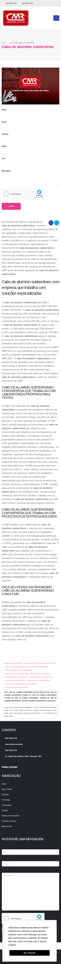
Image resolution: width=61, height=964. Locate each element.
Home (4, 43)
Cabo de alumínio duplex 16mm (15, 666)
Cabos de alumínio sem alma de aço (41, 677)
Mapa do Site (7, 826)
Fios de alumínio (31, 684)
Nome (4, 110)
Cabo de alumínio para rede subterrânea (18, 670)
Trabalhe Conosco (9, 821)
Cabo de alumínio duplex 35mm (37, 666)
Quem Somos (7, 789)
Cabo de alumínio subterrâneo (40, 673)
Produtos (5, 794)
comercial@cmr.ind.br (14, 744)
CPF (3, 159)
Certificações (7, 805)
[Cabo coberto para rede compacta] (21, 646)
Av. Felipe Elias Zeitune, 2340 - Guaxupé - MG (23, 756)
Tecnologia (6, 800)
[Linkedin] (8, 772)
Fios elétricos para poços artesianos (17, 687)
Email (4, 122)
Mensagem (6, 171)
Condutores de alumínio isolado (15, 680)
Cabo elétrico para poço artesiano (16, 677)
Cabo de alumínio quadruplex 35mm (17, 673)
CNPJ (4, 146)
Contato (5, 810)
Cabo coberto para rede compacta (30, 652)
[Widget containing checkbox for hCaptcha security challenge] (23, 193)
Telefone (5, 134)
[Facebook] (4, 772)
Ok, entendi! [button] (29, 953)
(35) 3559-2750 (11, 3)
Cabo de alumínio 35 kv (31, 663)
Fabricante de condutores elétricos (38, 680)
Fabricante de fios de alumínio (15, 684)
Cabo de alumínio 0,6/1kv (13, 663)
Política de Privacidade (10, 816)
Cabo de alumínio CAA (47, 663)
